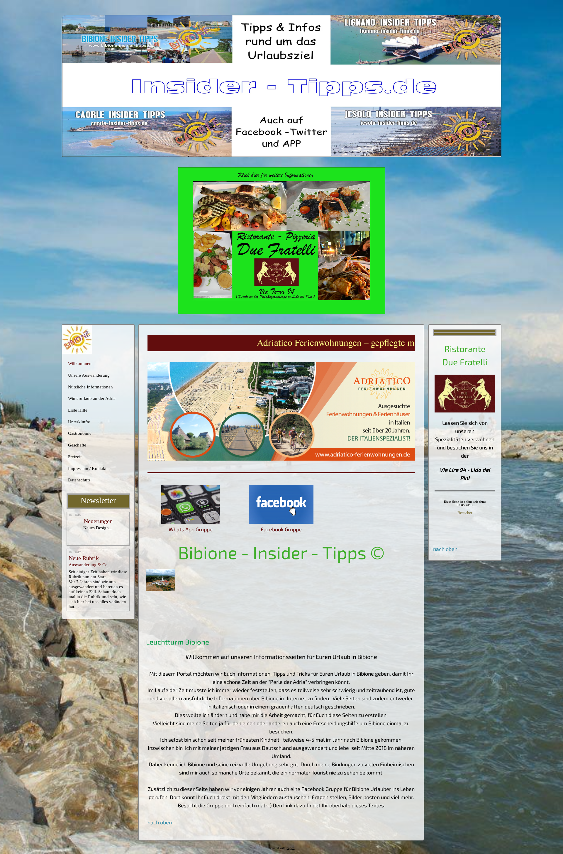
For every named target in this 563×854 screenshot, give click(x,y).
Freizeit (75, 456)
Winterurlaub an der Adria (92, 398)
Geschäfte (77, 445)
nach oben (445, 549)
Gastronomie (79, 433)
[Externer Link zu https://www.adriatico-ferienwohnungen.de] (281, 458)
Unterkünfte (79, 422)
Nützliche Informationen (90, 387)
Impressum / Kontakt (87, 468)
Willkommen (79, 363)
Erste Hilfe (77, 410)
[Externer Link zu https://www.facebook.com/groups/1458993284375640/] (281, 521)
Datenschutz (79, 480)
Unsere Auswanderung (89, 375)
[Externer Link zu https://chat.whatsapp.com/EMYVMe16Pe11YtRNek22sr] (190, 521)
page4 (290, 848)
